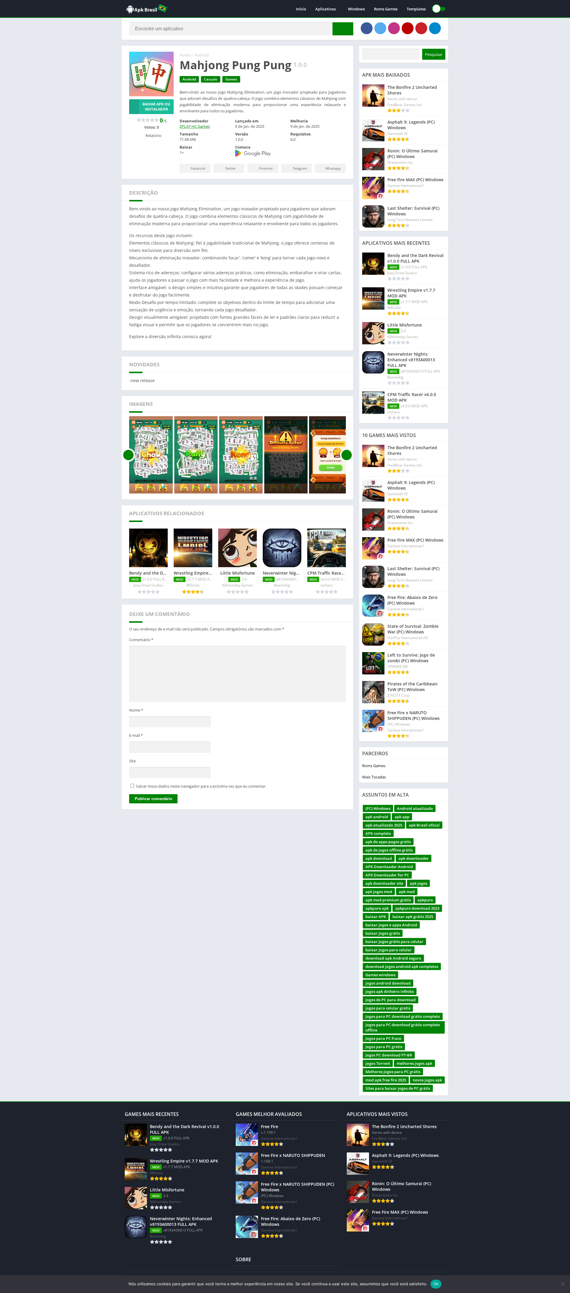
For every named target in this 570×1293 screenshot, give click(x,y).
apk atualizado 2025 (383, 825)
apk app (402, 816)
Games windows (380, 974)
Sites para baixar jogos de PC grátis (397, 1088)
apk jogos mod (378, 891)
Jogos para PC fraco (383, 1038)
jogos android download (388, 983)
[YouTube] (408, 28)
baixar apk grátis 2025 (412, 916)
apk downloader (413, 858)
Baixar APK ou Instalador (156, 107)
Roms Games (386, 9)
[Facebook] (367, 28)
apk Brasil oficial (424, 825)
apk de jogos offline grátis (389, 850)
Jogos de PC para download (390, 999)
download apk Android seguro (393, 958)
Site (132, 761)
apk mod (407, 891)
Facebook (198, 168)
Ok (436, 1283)
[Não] (563, 1284)
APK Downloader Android (389, 866)
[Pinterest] (421, 28)
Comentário (141, 639)
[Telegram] (435, 28)
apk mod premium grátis (388, 900)
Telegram (300, 168)
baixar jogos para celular (388, 950)
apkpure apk (377, 908)
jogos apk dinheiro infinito (389, 991)
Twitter (230, 168)
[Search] (342, 28)
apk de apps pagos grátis (388, 841)
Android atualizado (415, 808)
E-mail (136, 735)
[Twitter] (380, 28)
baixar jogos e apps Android (391, 925)
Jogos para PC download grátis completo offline (402, 1027)
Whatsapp (333, 168)
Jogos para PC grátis (383, 1046)
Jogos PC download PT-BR (388, 1055)
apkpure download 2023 (417, 908)
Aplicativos (325, 9)
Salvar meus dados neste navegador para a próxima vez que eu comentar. (201, 786)
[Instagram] (394, 28)
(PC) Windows (377, 808)
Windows (356, 9)
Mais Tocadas (374, 777)
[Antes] (128, 454)
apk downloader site (384, 883)
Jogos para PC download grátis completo (402, 1016)
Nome (136, 710)
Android (201, 55)
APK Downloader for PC (387, 875)
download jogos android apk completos (401, 966)
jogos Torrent (377, 1063)
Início (301, 9)
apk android (376, 816)
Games (231, 79)
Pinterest (266, 168)
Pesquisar (433, 54)
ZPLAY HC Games (195, 126)
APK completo (378, 833)
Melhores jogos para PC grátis (392, 1071)
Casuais (210, 79)
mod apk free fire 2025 (385, 1080)
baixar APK (375, 916)
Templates (416, 9)
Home (185, 55)
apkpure (425, 900)
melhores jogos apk (414, 1063)
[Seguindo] (346, 454)
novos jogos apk (427, 1080)
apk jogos (418, 883)
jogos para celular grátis (387, 1008)
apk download (378, 858)
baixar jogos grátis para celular (394, 941)
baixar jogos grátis (382, 933)
